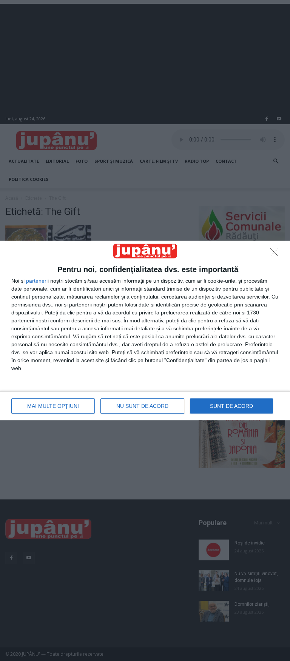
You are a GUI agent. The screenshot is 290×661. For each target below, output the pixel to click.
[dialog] (145, 330)
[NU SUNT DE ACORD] (276, 254)
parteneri (37, 280)
